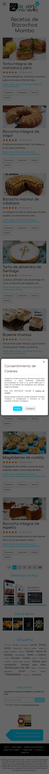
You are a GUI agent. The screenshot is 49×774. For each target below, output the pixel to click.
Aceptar (18, 408)
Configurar (30, 408)
